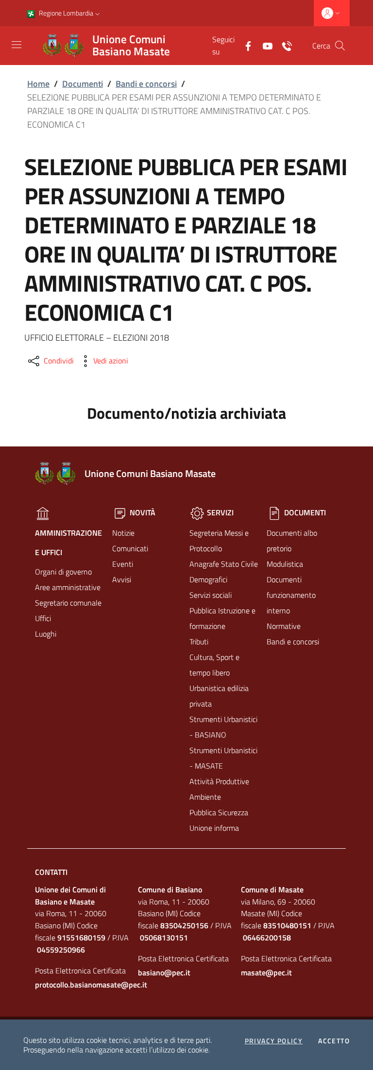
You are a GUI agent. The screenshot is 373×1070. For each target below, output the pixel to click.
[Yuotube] (263, 45)
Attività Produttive (219, 781)
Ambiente (205, 797)
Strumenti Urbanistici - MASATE (223, 758)
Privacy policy (274, 1040)
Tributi (198, 641)
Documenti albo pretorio (292, 540)
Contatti (51, 872)
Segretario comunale (68, 603)
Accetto (334, 1040)
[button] (97, 13)
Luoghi (45, 634)
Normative (284, 626)
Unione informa (214, 828)
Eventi (122, 564)
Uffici (43, 618)
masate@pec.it (266, 972)
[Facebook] (244, 45)
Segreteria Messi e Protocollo (219, 540)
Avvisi (121, 579)
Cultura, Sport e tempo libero (214, 664)
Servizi (219, 512)
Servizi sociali (210, 595)
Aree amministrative (68, 587)
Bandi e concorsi (146, 83)
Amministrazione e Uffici (68, 542)
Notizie (123, 533)
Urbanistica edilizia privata (219, 695)
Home (38, 83)
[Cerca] (340, 45)
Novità (141, 512)
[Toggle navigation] (16, 44)
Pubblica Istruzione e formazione (222, 618)
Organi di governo (63, 571)
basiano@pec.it (164, 972)
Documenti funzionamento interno (291, 595)
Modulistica (285, 564)
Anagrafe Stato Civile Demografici (223, 571)
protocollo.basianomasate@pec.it (83, 984)
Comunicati (130, 548)
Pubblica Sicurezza (218, 812)
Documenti (82, 83)
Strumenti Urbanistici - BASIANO (223, 727)
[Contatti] (283, 45)
